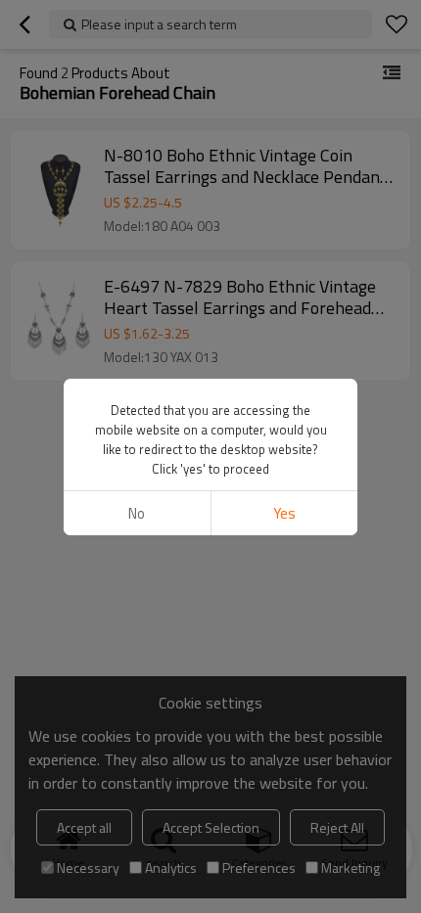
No (136, 513)
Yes (284, 513)
